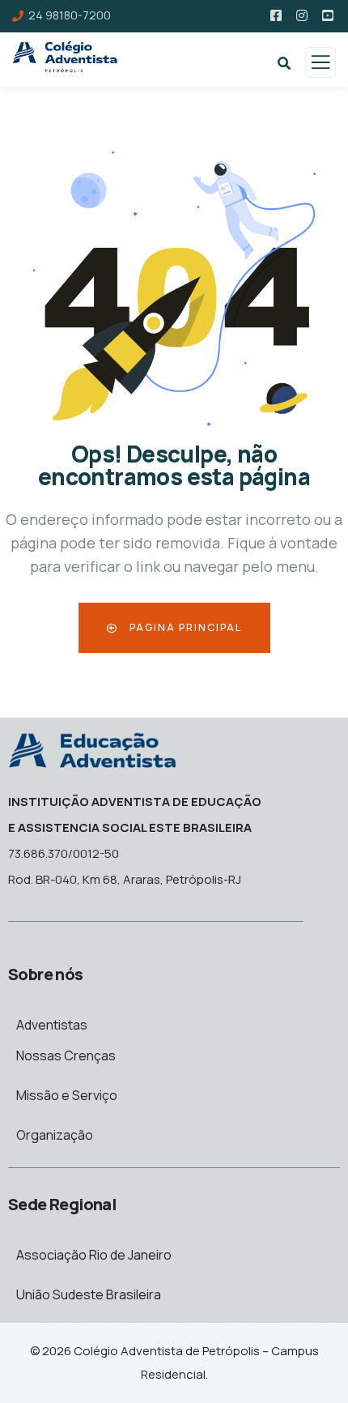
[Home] (92, 749)
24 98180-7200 (69, 15)
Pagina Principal (184, 627)
